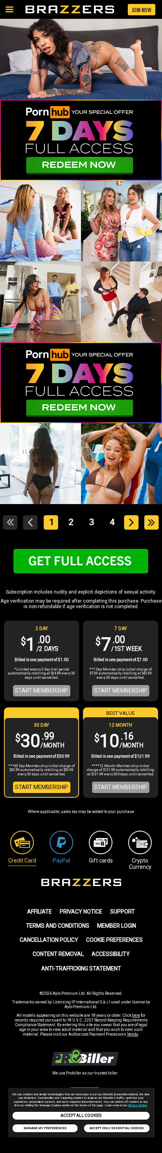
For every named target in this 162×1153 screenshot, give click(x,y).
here (136, 1015)
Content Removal (58, 954)
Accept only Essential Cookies (117, 1128)
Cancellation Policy (49, 940)
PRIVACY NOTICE (81, 911)
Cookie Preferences (114, 940)
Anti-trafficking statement (81, 968)
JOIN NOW (141, 9)
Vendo (132, 1034)
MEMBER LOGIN (116, 926)
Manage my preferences (45, 1128)
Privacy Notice (137, 1105)
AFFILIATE (39, 911)
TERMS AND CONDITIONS (57, 926)
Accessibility (111, 954)
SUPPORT (122, 911)
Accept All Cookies (81, 1115)
